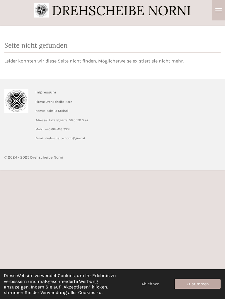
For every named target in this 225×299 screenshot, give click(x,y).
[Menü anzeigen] (218, 10)
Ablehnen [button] (151, 283)
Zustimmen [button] (197, 283)
